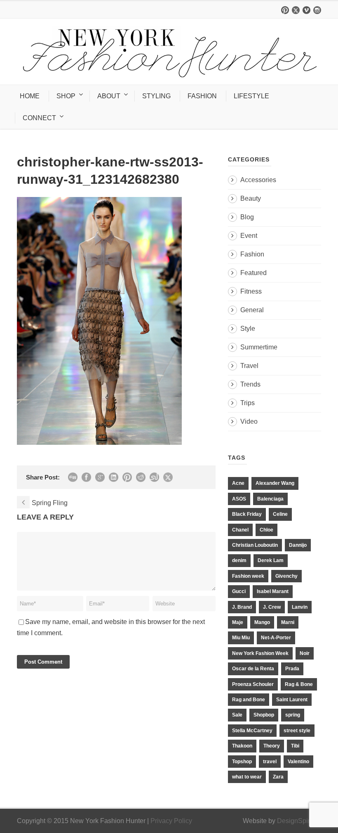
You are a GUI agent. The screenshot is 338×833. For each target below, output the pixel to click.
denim (239, 560)
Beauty (250, 198)
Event (248, 235)
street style (297, 730)
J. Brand (242, 607)
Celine (280, 514)
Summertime (258, 347)
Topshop (242, 761)
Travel (249, 365)
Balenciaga (270, 499)
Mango (262, 622)
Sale (237, 715)
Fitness (251, 291)
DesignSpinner (299, 820)
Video (249, 421)
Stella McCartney (252, 730)
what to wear (247, 777)
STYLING (156, 96)
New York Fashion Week (260, 653)
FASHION (202, 96)
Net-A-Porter (276, 638)
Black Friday (247, 514)
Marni (287, 622)
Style (247, 328)
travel (270, 761)
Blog (247, 217)
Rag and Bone (248, 699)
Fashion (252, 254)
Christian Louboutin (255, 545)
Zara (278, 777)
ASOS (239, 499)
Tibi (295, 746)
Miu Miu (241, 638)
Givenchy (286, 576)
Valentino (298, 761)
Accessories (258, 179)
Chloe (266, 530)
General (252, 309)
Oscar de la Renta (253, 669)
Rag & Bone (299, 684)
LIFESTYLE (251, 96)
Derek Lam (271, 560)
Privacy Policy (171, 820)
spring (292, 715)
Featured (253, 272)
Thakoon (242, 746)
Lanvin (299, 607)
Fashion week (248, 576)
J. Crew (272, 607)
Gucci (239, 591)
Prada (292, 669)
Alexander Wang (275, 483)
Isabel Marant (273, 591)
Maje (237, 622)
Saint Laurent (291, 699)
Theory (271, 746)
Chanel (240, 530)
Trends (250, 384)
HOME (30, 96)
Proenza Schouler (253, 684)
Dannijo (298, 545)
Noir (305, 653)
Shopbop (264, 715)
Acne (238, 483)
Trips (247, 402)
